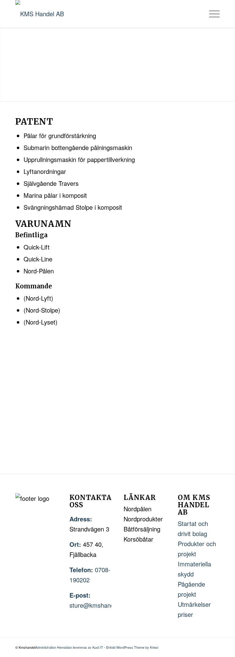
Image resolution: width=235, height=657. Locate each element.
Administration (46, 647)
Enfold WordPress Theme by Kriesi (132, 647)
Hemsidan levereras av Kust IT (80, 647)
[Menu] (211, 14)
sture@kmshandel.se (98, 605)
